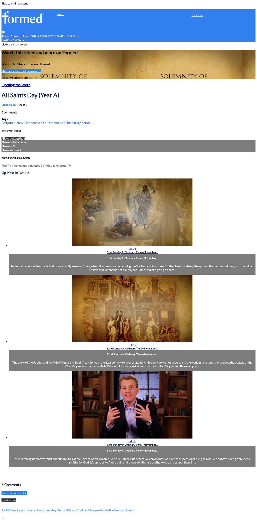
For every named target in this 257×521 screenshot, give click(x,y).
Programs (16, 36)
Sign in (76, 36)
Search (60, 14)
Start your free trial (14, 71)
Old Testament (52, 123)
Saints (86, 123)
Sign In (21, 40)
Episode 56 (9, 104)
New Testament (28, 123)
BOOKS (35, 36)
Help (54, 510)
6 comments (9, 112)
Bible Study (72, 123)
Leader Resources (38, 510)
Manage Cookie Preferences (106, 510)
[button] (3, 32)
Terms (62, 510)
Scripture (8, 123)
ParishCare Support (14, 510)
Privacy (71, 510)
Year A (24, 173)
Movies (25, 36)
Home (5, 36)
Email (21, 138)
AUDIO (43, 36)
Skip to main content (15, 3)
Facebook (8, 138)
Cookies (82, 510)
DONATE (197, 15)
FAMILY (52, 36)
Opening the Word (16, 85)
